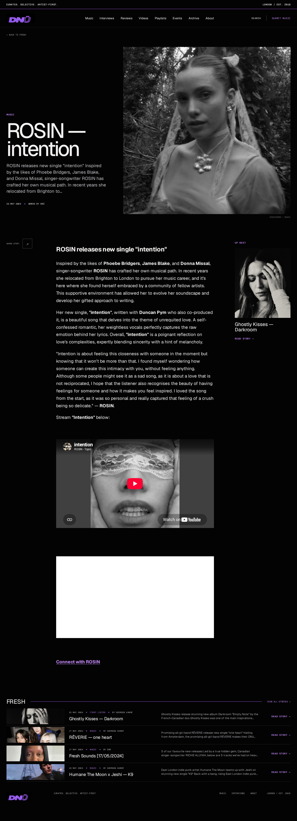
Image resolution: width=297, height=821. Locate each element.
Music (89, 18)
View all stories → (279, 701)
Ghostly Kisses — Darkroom (96, 719)
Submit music (281, 18)
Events (177, 18)
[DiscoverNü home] (20, 18)
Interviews (107, 18)
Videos (143, 18)
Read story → (244, 338)
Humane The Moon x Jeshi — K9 (101, 774)
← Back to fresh (16, 34)
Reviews (126, 18)
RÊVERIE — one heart (90, 737)
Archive (194, 18)
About (210, 18)
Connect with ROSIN (78, 662)
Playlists (160, 18)
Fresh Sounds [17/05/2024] (96, 756)
